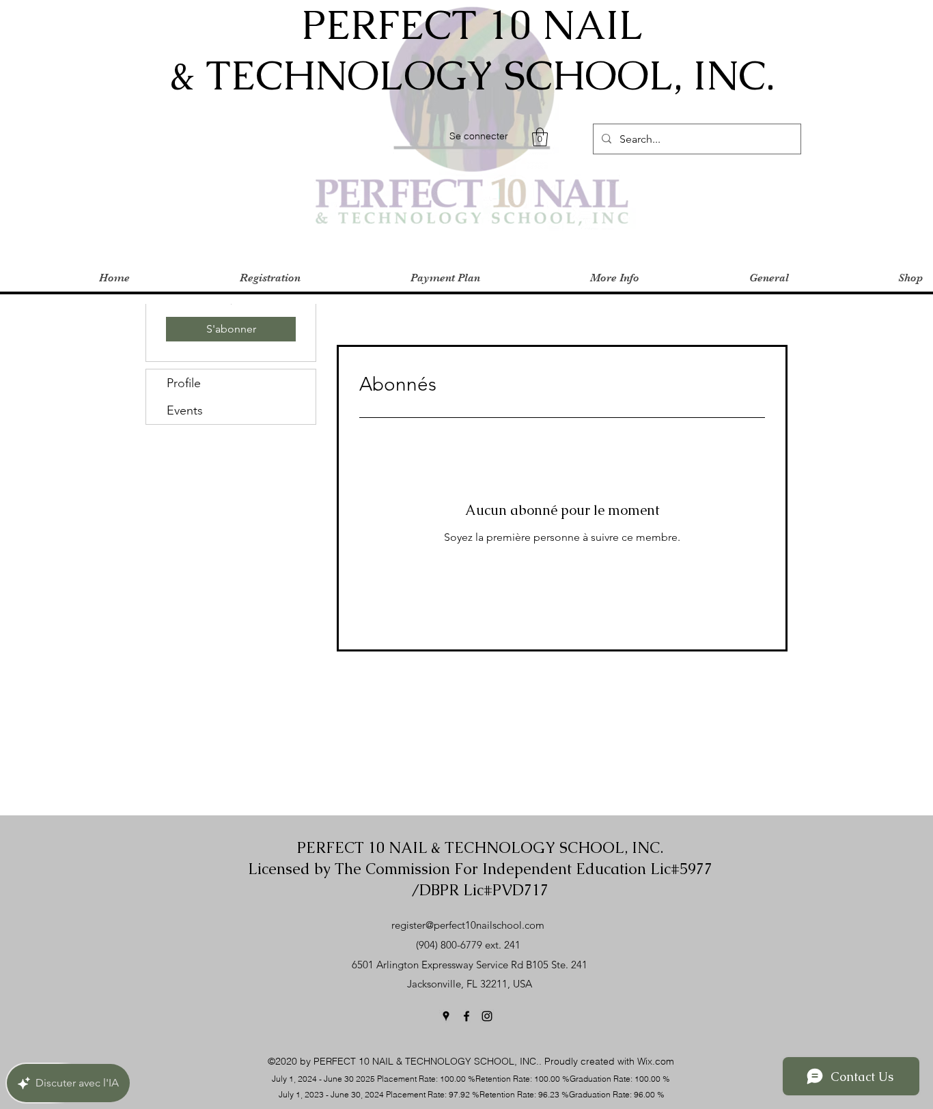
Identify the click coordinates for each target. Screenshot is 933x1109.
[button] (540, 137)
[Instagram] (487, 1016)
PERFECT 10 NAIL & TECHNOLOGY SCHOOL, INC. (480, 848)
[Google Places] (446, 1016)
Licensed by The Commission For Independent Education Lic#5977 (480, 869)
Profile (184, 383)
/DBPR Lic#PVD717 (480, 890)
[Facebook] (466, 1016)
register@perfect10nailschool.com (467, 924)
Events (185, 410)
